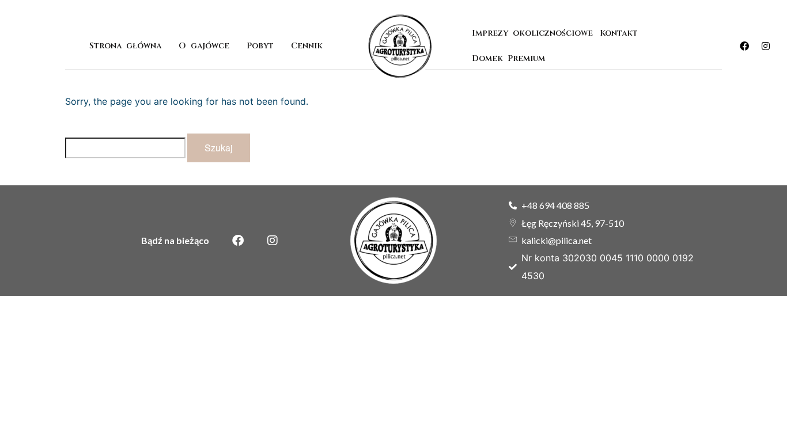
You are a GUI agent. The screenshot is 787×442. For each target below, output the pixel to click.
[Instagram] (765, 46)
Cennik (307, 45)
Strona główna (125, 45)
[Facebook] (744, 46)
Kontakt (619, 33)
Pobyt (260, 45)
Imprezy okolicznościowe (532, 33)
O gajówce (204, 45)
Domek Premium (511, 58)
